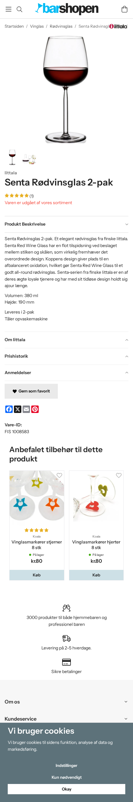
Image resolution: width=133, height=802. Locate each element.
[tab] (66, 224)
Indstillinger (66, 765)
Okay (66, 788)
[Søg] (19, 9)
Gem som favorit (33, 390)
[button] (37, 575)
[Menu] (8, 9)
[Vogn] (124, 9)
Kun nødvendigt (67, 777)
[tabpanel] (66, 282)
